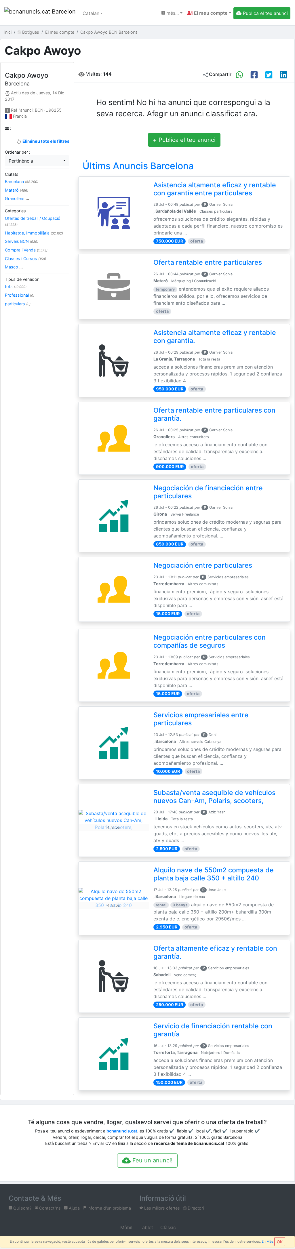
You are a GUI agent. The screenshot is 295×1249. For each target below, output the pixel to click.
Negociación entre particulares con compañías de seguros (209, 641)
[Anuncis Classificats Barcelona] (40, 13)
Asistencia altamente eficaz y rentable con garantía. (214, 337)
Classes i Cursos (25, 258)
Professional (19, 295)
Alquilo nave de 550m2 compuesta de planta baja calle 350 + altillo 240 (213, 874)
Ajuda (74, 1208)
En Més (267, 1241)
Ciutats (11, 174)
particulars (18, 303)
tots (15, 286)
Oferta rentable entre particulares (207, 262)
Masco (14, 266)
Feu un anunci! (152, 1160)
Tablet (145, 1227)
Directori (195, 1208)
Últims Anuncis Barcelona (138, 165)
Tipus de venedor (22, 279)
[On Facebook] (254, 74)
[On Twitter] (268, 74)
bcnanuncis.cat (121, 1130)
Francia (20, 116)
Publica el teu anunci (184, 139)
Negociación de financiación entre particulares (208, 492)
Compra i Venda (26, 249)
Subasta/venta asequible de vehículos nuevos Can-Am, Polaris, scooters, (214, 797)
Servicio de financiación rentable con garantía (212, 1030)
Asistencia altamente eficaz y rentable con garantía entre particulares (214, 189)
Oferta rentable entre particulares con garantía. (214, 414)
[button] (209, 13)
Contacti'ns (49, 1208)
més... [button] (172, 13)
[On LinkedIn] (283, 74)
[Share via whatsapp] (239, 74)
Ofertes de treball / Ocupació (32, 221)
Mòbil (125, 1227)
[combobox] (37, 160)
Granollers (17, 198)
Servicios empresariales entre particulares (200, 719)
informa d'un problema (108, 1208)
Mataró (16, 190)
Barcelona (21, 181)
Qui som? (21, 1208)
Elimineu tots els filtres (45, 141)
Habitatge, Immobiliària (34, 232)
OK (280, 1241)
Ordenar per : (17, 152)
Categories (15, 210)
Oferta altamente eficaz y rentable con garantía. (215, 952)
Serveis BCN (21, 241)
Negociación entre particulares (202, 565)
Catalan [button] (91, 13)
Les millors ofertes (161, 1208)
